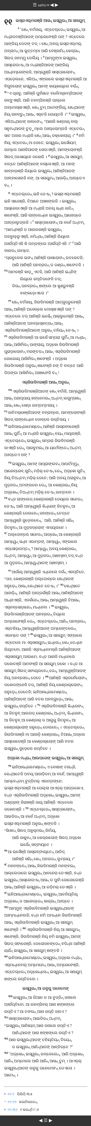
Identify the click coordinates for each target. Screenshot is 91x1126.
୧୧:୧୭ (12, 1102)
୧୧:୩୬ (13, 1110)
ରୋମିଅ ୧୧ (44, 5)
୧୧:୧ (11, 1094)
